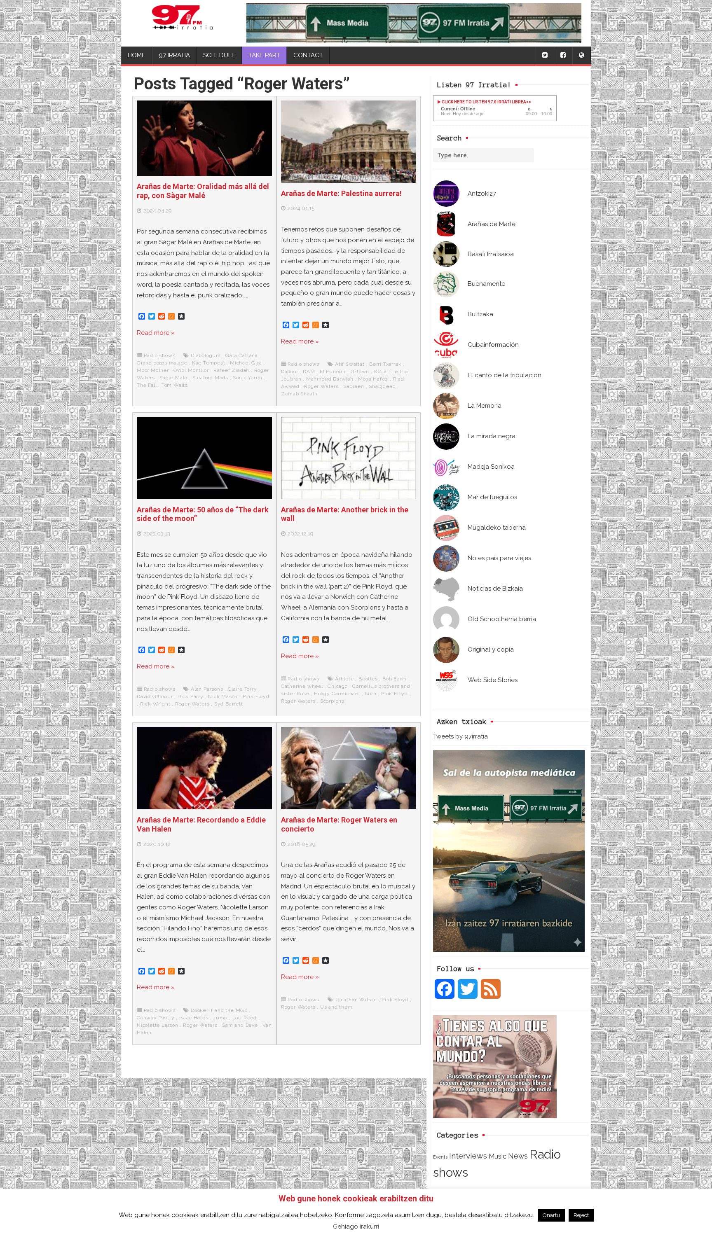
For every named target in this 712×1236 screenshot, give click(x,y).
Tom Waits (175, 385)
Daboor (289, 371)
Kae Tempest (208, 363)
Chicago (338, 686)
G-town (360, 371)
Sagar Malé (173, 378)
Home (136, 55)
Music (497, 1156)
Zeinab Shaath (299, 394)
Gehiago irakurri (356, 1226)
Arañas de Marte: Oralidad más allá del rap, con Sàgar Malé (203, 191)
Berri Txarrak (385, 364)
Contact (308, 55)
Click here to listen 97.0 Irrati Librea (483, 102)
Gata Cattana (241, 355)
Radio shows (160, 355)
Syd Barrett (228, 704)
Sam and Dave (240, 1025)
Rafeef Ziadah (231, 370)
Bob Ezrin (394, 679)
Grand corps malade (162, 363)
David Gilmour (155, 696)
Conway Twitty (155, 1018)
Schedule (219, 55)
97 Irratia (174, 55)
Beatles (368, 679)
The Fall (147, 385)
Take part (264, 55)
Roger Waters (321, 386)
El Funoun (333, 371)
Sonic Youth (247, 378)
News (518, 1156)
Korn (370, 693)
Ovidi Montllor (190, 370)
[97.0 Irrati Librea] (182, 23)
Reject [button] (581, 1215)
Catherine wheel (302, 686)
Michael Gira (246, 363)
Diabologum (206, 355)
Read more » (156, 332)
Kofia (380, 371)
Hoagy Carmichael (337, 693)
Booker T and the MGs (219, 1010)
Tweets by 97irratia (460, 736)
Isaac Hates (193, 1018)
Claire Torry (242, 689)
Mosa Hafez (373, 379)
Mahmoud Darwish (330, 379)
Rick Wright (155, 704)
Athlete (344, 679)
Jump (220, 1018)
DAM (309, 371)
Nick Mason (223, 696)
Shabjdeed (382, 386)
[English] (581, 55)
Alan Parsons (207, 689)
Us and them (336, 1007)
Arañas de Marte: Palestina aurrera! (341, 193)
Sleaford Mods (210, 378)
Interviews (468, 1156)
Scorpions (332, 701)
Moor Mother (153, 370)
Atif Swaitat (350, 364)
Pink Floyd (256, 696)
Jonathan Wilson (356, 999)
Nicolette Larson (157, 1025)
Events (440, 1156)
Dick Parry (191, 696)
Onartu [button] (551, 1215)
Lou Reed (244, 1018)
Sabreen (353, 386)
